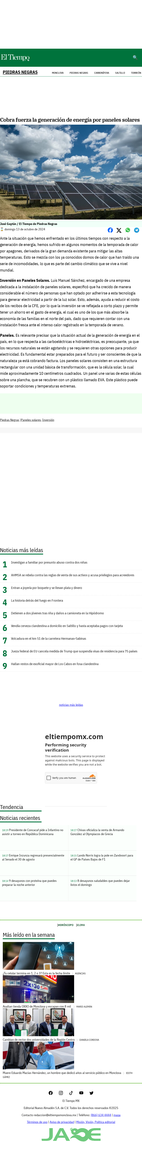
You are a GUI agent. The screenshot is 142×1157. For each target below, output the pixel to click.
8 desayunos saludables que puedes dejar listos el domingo (100, 883)
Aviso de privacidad (62, 1122)
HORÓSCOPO (65, 925)
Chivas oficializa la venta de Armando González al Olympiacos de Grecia (97, 832)
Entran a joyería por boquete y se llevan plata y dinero (46, 587)
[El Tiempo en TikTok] (74, 1094)
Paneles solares (31, 420)
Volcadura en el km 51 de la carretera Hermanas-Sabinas (48, 638)
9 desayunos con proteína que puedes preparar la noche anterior (29, 883)
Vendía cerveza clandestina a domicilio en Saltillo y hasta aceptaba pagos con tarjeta (67, 626)
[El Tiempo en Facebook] (53, 1094)
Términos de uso (37, 1122)
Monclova (58, 72)
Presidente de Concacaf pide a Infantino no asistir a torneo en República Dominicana (32, 832)
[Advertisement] (71, 24)
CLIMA (81, 925)
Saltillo (120, 72)
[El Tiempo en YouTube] (84, 1094)
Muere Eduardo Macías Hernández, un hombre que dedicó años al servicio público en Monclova (67, 1075)
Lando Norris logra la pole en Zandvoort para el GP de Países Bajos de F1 (101, 857)
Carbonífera (101, 72)
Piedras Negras (20, 72)
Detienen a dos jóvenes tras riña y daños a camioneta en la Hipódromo (57, 613)
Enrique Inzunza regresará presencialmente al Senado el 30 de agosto (33, 857)
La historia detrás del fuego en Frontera (37, 600)
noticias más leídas (71, 705)
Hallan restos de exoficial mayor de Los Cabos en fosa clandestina (55, 664)
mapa (117, 1115)
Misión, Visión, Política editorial (95, 1122)
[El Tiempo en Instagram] (63, 1094)
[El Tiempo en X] (92, 1094)
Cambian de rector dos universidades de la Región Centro (51, 1040)
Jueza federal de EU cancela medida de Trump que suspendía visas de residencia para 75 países (74, 651)
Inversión (48, 420)
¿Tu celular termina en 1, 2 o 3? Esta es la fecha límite (44, 973)
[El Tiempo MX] (15, 60)
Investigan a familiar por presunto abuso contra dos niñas (49, 562)
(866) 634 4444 (101, 1115)
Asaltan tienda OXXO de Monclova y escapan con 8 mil (47, 1006)
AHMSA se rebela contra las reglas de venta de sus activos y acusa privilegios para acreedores (72, 575)
